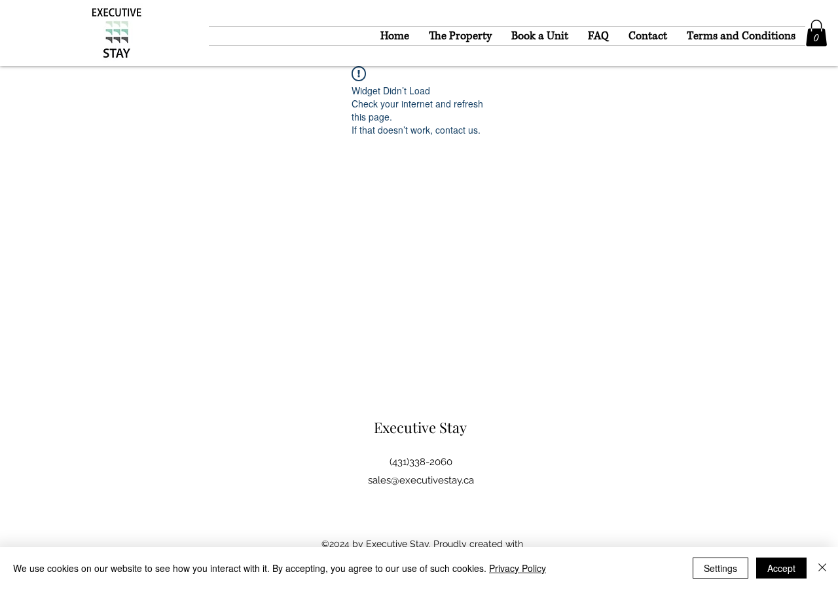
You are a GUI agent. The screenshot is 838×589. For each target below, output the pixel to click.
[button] (816, 33)
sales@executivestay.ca (421, 480)
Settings (720, 568)
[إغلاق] (822, 568)
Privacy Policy (517, 568)
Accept (781, 568)
